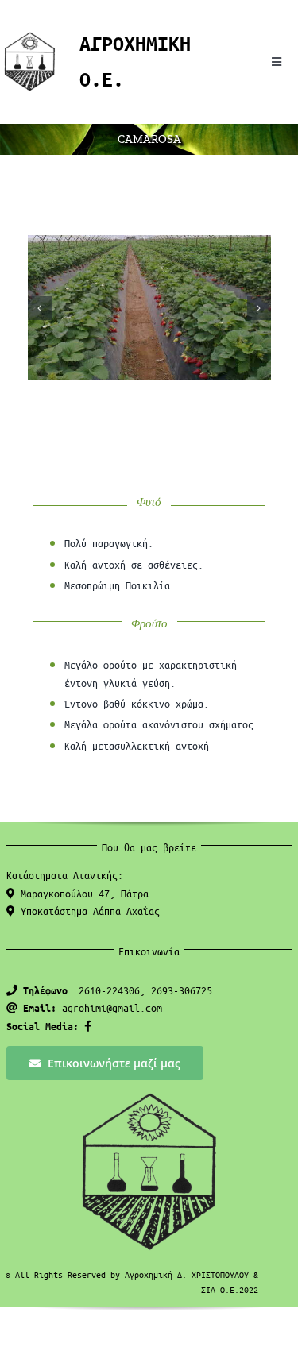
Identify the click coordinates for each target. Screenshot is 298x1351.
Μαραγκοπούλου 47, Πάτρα (82, 893)
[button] (40, 308)
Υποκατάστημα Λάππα (87, 910)
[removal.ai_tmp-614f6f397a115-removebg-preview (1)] (30, 37)
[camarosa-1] (149, 307)
